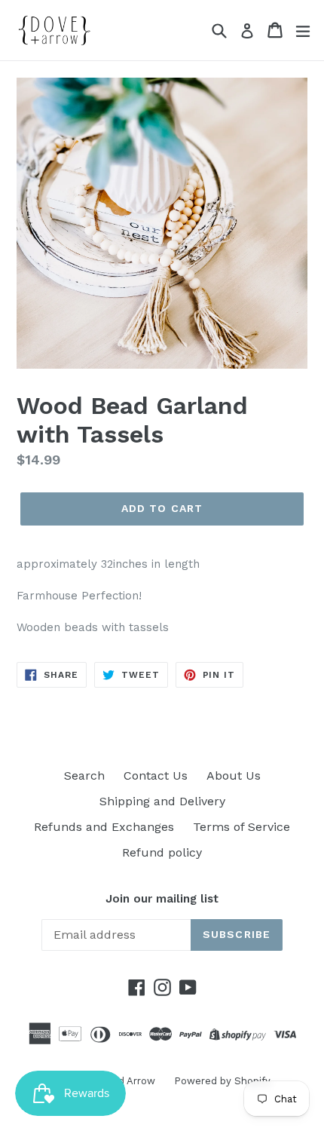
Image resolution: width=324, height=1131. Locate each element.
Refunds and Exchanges (104, 827)
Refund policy (162, 852)
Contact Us (156, 775)
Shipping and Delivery (162, 801)
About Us (233, 775)
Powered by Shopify (222, 1081)
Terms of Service (241, 827)
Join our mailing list (162, 899)
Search (84, 775)
